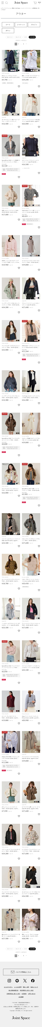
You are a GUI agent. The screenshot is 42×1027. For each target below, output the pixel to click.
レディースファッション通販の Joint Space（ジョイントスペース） (16, 8)
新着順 (25, 37)
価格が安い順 (9, 37)
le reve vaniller (25, 73)
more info (26, 168)
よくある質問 (18, 987)
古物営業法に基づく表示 (13, 993)
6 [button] (23, 44)
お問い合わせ (31, 993)
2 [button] (18, 44)
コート (8, 24)
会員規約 (24, 993)
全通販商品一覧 (35, 8)
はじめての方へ (8, 987)
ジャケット (21, 24)
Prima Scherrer (25, 343)
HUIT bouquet (5, 73)
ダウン (8, 30)
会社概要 (21, 997)
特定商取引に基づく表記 (26, 990)
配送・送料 (26, 987)
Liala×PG (4, 117)
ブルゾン (34, 24)
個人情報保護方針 (13, 990)
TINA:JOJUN (5, 158)
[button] (26, 43)
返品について (34, 987)
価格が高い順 (18, 37)
